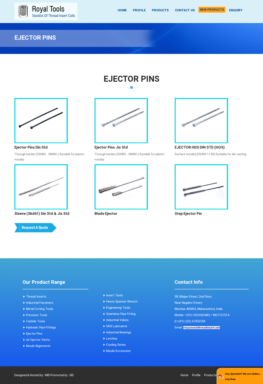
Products (160, 10)
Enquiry (235, 10)
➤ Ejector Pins (32, 333)
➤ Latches (110, 338)
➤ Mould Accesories (117, 351)
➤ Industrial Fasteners (38, 303)
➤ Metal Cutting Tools (38, 309)
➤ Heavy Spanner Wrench (120, 301)
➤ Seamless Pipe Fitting (119, 314)
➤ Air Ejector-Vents (36, 340)
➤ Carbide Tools (34, 321)
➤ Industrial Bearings (117, 332)
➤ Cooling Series (114, 345)
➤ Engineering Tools (116, 308)
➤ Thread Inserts (34, 296)
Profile (139, 10)
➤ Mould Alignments (37, 346)
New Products (212, 10)
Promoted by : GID (62, 375)
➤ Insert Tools (113, 295)
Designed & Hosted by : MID (32, 375)
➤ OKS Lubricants (115, 326)
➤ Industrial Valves (116, 320)
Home (122, 10)
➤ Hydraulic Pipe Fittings (39, 327)
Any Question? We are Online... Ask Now (243, 376)
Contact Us (185, 10)
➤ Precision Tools (35, 315)
